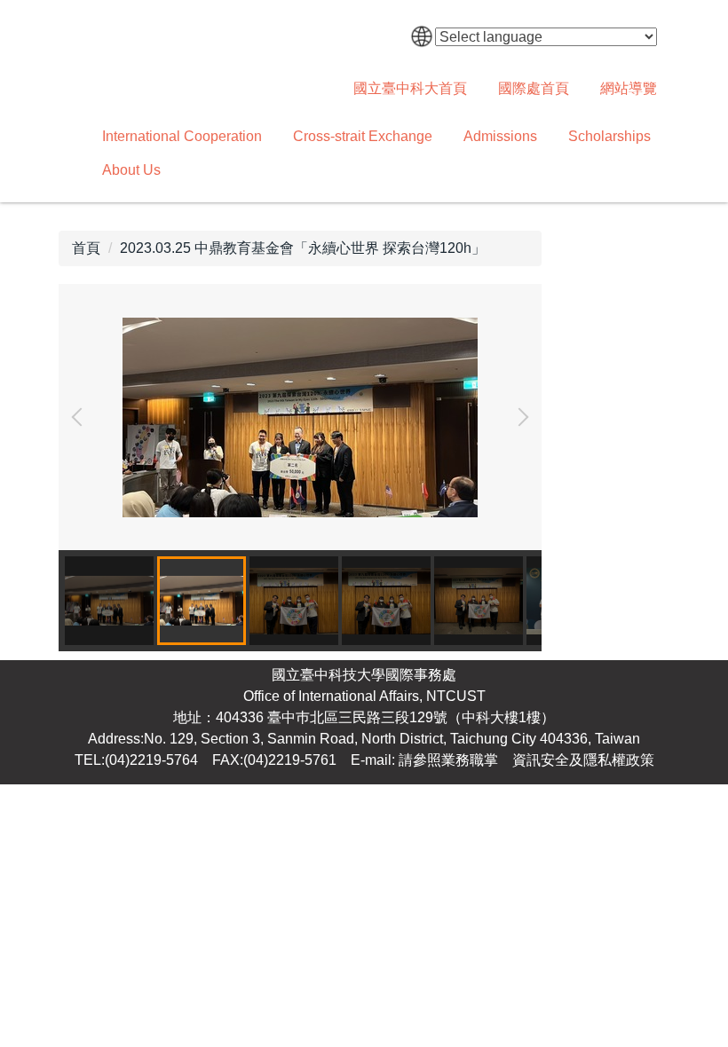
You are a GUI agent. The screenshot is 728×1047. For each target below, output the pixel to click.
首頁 (86, 248)
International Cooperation (182, 136)
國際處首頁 (533, 88)
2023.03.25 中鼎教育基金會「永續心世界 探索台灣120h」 (303, 248)
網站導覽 (628, 88)
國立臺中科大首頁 (410, 88)
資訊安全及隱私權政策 (583, 760)
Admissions (500, 136)
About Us (131, 169)
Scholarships (609, 136)
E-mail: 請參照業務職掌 (424, 760)
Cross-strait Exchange (362, 136)
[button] (81, 417)
